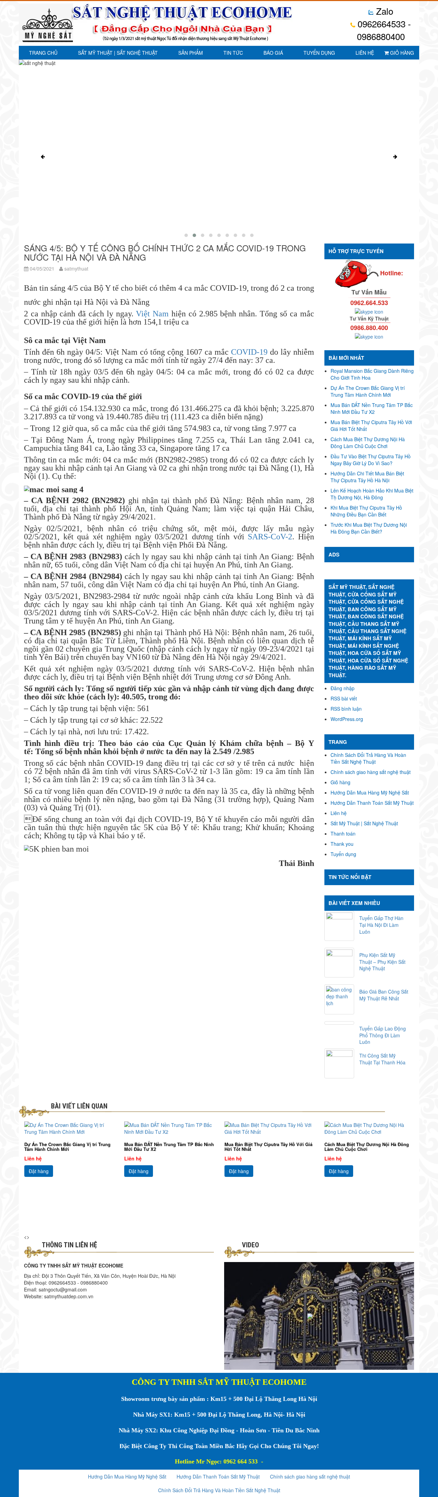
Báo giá (273, 52)
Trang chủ (43, 52)
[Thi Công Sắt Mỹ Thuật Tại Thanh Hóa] (339, 1063)
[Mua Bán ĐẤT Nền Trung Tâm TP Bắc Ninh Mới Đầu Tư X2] (69, 1128)
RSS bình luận (346, 708)
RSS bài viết (344, 698)
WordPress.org (347, 718)
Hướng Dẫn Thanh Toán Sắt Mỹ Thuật (372, 802)
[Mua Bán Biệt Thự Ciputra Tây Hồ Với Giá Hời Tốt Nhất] (169, 1128)
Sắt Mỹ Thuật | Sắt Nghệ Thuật (118, 52)
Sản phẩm (190, 52)
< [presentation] (25, 1236)
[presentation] (43, 157)
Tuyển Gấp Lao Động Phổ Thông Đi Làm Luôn (382, 1035)
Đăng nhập (343, 688)
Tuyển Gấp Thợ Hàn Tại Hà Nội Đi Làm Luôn (381, 925)
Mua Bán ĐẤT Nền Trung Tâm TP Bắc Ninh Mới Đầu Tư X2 (372, 408)
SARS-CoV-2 (270, 536)
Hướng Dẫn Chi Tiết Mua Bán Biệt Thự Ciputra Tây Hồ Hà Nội (367, 477)
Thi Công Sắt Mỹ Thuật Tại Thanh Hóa (382, 1059)
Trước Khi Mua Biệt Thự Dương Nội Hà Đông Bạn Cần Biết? (369, 528)
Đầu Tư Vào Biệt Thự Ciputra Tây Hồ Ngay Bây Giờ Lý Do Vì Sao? (371, 460)
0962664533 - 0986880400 (383, 29)
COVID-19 (249, 351)
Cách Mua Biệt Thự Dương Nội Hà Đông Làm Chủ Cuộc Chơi (368, 442)
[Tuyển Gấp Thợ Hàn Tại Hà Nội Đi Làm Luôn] (339, 925)
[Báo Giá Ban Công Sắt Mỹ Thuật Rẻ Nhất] (339, 999)
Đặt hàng (38, 1171)
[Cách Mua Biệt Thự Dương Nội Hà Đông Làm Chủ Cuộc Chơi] (269, 1128)
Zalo (383, 10)
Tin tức (233, 52)
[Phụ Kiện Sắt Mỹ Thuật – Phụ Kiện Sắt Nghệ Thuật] (339, 962)
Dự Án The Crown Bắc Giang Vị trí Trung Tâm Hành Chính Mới (368, 391)
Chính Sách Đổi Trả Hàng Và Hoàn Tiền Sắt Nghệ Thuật (368, 758)
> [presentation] (28, 1236)
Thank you (342, 843)
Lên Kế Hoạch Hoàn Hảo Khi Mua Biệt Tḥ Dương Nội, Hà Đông (372, 494)
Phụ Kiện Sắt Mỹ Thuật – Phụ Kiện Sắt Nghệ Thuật (382, 961)
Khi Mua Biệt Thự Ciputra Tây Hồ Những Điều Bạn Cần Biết (366, 511)
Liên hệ (365, 52)
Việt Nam (152, 313)
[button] (186, 235)
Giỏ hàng (401, 52)
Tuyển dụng (319, 52)
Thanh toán (343, 833)
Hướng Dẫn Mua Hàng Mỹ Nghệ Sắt (370, 792)
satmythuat (75, 268)
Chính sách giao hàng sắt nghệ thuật (371, 772)
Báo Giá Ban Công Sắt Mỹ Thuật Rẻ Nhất (383, 995)
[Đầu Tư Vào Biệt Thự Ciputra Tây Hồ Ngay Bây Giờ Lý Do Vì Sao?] (369, 1128)
